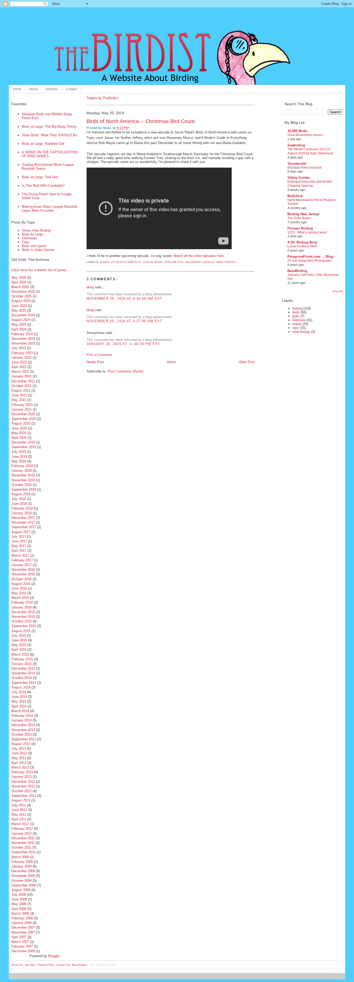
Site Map (30, 964)
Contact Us (63, 964)
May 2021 (18, 400)
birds (296, 312)
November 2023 (23, 343)
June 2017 (19, 541)
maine (296, 324)
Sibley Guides (298, 178)
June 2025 (19, 306)
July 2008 (18, 895)
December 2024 (23, 315)
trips (295, 328)
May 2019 (18, 461)
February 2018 (22, 508)
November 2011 (23, 843)
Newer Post (95, 362)
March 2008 (20, 913)
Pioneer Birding (300, 228)
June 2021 (19, 395)
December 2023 (23, 339)
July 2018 (18, 499)
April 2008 (18, 909)
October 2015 (21, 621)
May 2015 (18, 645)
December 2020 (23, 414)
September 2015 (23, 626)
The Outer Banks (299, 218)
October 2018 (21, 485)
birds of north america (121, 262)
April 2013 (18, 763)
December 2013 (23, 725)
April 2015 (18, 649)
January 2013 (21, 777)
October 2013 (21, 734)
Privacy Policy (46, 964)
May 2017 (18, 546)
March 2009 (20, 857)
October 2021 (21, 386)
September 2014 (23, 683)
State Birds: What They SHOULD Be (49, 135)
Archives (52, 89)
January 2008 (21, 923)
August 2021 (20, 390)
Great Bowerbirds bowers (305, 135)
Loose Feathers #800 (302, 246)
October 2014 (21, 678)
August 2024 (20, 320)
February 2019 (22, 466)
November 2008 (23, 876)
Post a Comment (99, 355)
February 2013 (22, 772)
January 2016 (21, 607)
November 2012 (23, 786)
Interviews (29, 238)
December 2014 (23, 668)
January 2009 (21, 866)
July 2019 (18, 452)
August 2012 (20, 800)
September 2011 (23, 852)
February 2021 (22, 405)
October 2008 (21, 881)
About (33, 89)
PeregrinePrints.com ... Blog (310, 257)
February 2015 (22, 659)
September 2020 (23, 419)
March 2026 (20, 287)
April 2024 (18, 329)
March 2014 (20, 711)
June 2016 (19, 588)
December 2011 (23, 838)
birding (297, 308)
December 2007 (23, 927)
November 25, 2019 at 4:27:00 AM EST (124, 321)
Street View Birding (36, 230)
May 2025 (18, 310)
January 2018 (21, 513)
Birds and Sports (34, 246)
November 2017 (23, 522)
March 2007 (20, 942)
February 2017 (22, 560)
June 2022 (19, 362)
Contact (71, 89)
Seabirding (296, 145)
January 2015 (21, 664)
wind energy (301, 332)
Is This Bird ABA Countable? (43, 186)
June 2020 (19, 428)
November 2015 (23, 617)
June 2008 (19, 899)
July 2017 (18, 537)
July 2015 (18, 635)
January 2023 (21, 358)
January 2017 (21, 565)
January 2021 (21, 409)
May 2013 (18, 758)
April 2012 (18, 819)
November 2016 (23, 574)
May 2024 (18, 324)
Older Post (247, 362)
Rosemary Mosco (200, 262)
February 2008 (22, 918)
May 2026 (18, 277)
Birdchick (295, 196)
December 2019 (23, 442)
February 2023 (22, 353)
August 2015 (20, 631)
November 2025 (23, 291)
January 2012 (21, 833)
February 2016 (22, 602)
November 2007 (23, 932)
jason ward (153, 262)
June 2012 (19, 810)
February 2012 (22, 828)
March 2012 (20, 824)
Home (17, 89)
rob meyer (174, 262)
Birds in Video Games (38, 250)
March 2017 (20, 555)
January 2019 (21, 470)
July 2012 (18, 805)
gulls (295, 316)
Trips (25, 242)
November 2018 (23, 480)
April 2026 (18, 282)
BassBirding (297, 271)
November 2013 (23, 730)
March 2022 (20, 372)
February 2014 (22, 716)
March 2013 (20, 767)
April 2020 (18, 438)
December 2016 (23, 569)
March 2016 (20, 598)
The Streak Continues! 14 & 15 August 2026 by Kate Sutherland (310, 151)
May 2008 (18, 904)
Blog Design (79, 964)
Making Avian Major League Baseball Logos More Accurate (49, 208)
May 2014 (18, 701)
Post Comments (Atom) (125, 371)
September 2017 (23, 527)
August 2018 (20, 494)
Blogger (53, 956)
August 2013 (20, 744)
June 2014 (19, 697)
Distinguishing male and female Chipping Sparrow (309, 184)
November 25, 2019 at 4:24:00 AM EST (124, 298)
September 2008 (23, 885)
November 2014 (23, 673)
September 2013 (23, 739)
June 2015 (19, 640)
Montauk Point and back (304, 167)
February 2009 (22, 862)
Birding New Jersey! (303, 214)
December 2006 (23, 951)
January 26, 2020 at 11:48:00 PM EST (123, 344)
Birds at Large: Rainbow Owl (43, 144)
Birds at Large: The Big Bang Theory (49, 126)
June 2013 (19, 753)
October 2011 (21, 847)
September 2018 (23, 489)
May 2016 (18, 593)
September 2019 (23, 447)
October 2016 (21, 579)
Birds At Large (32, 234)
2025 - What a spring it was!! (307, 232)
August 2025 (20, 301)
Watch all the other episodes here (198, 256)
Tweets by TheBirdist (102, 98)
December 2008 (23, 871)
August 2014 (20, 687)
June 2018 (19, 504)
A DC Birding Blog (302, 242)
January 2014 (21, 720)
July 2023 (18, 348)
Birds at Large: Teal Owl (40, 177)
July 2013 (18, 748)
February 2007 (22, 946)
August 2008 (20, 890)
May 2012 (18, 814)
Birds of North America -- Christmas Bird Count (141, 121)
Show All (337, 291)
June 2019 (19, 456)
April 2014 (18, 706)
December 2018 (23, 475)
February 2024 (22, 334)
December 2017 (23, 518)
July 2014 (18, 692)
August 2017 (20, 532)
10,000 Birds (297, 131)
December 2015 (23, 612)
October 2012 (21, 791)
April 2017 (18, 551)
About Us (17, 964)
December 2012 (23, 782)
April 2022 (18, 367)
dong (90, 287)
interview (299, 320)
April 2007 (18, 937)
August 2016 (20, 584)
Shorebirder (297, 164)
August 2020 (20, 423)
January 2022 (21, 376)
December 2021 (23, 381)
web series (226, 262)
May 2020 (18, 433)
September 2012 (23, 796)
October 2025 (21, 296)
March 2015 (20, 654)
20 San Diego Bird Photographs (309, 260)
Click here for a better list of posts (38, 270)
